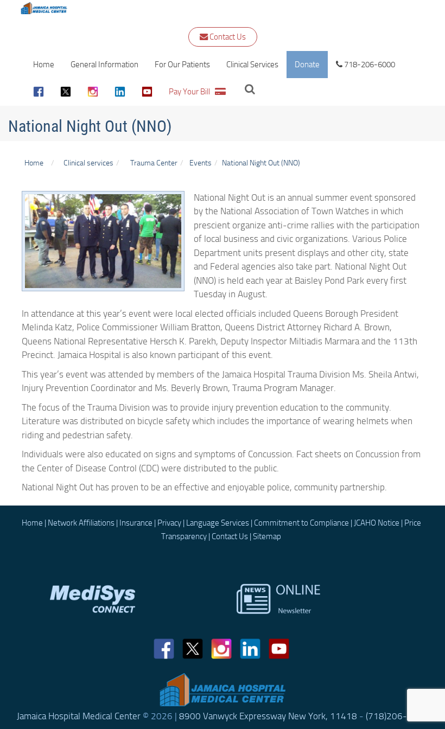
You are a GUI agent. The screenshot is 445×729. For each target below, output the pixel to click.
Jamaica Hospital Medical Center (79, 716)
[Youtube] (147, 91)
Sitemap (267, 536)
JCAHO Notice (376, 523)
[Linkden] (120, 91)
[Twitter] (65, 91)
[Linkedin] (250, 649)
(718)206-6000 (397, 716)
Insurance (135, 523)
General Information (104, 64)
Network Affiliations (81, 523)
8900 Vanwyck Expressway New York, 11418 (268, 716)
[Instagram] (92, 91)
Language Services (217, 523)
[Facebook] (38, 91)
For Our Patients (182, 64)
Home (43, 64)
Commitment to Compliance (301, 523)
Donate (307, 64)
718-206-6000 (368, 64)
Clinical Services (252, 64)
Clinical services (86, 162)
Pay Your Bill (192, 92)
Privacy (169, 523)
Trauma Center (153, 162)
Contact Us (227, 37)
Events (200, 162)
